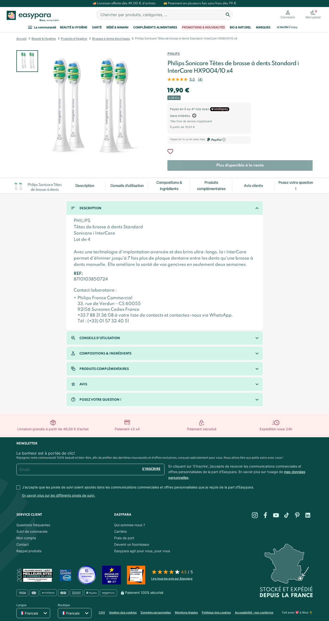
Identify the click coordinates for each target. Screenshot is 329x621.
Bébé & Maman (117, 27)
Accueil (21, 38)
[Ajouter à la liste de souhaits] (170, 151)
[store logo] (31, 16)
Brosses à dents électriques (111, 38)
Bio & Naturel (240, 27)
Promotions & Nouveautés (203, 27)
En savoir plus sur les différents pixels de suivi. (58, 495)
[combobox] (164, 14)
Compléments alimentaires (155, 27)
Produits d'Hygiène (74, 38)
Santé (97, 27)
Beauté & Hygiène (73, 27)
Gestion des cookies (123, 612)
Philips (173, 54)
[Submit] (228, 14)
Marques (263, 27)
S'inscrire (151, 469)
